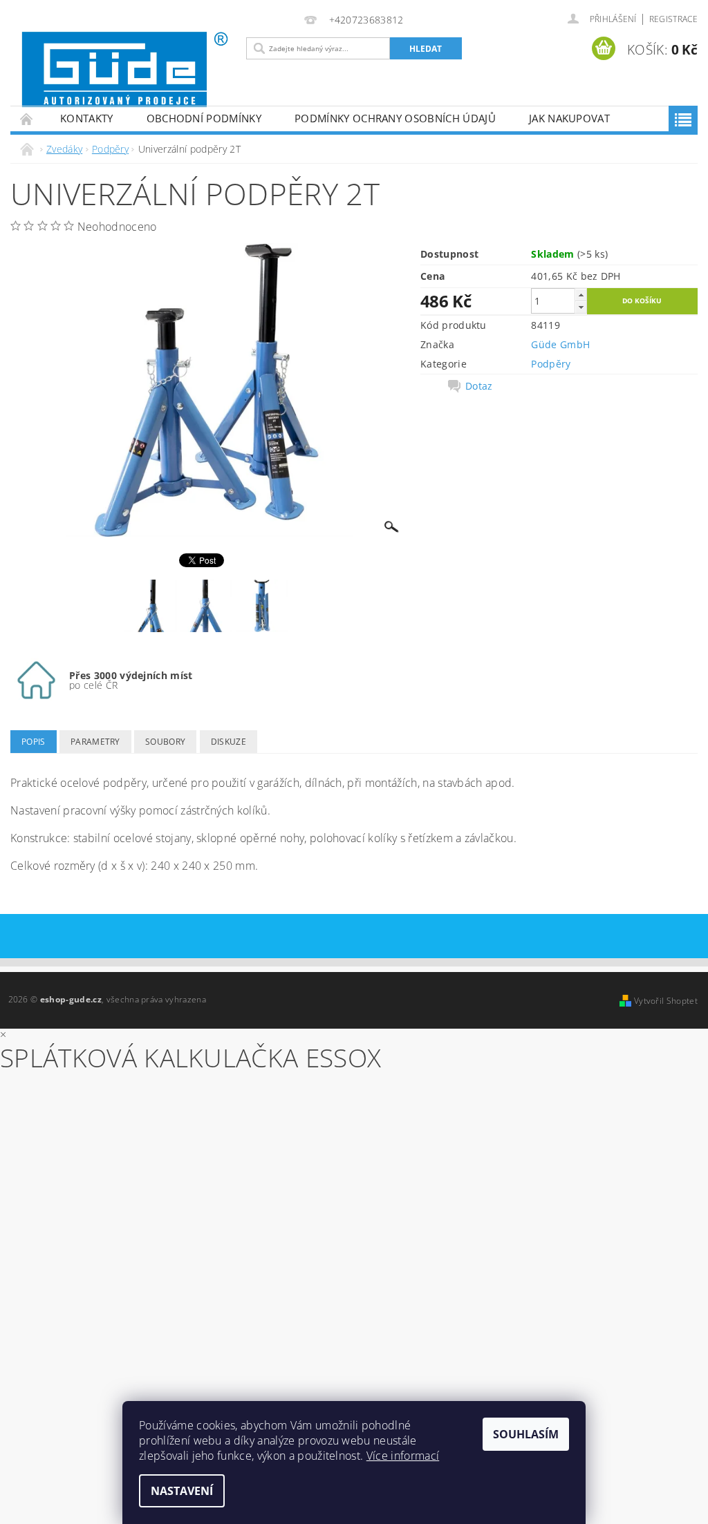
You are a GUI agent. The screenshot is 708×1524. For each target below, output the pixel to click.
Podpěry (550, 363)
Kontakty (86, 118)
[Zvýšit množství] (581, 294)
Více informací (402, 1455)
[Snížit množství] (581, 307)
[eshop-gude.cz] (124, 69)
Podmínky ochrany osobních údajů (395, 118)
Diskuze (228, 741)
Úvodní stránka (27, 118)
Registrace (673, 19)
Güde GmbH (560, 344)
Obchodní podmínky (204, 118)
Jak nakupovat (569, 118)
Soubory (165, 741)
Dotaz (479, 386)
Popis (33, 741)
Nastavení (182, 1490)
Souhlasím (526, 1434)
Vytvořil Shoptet (666, 1001)
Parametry (95, 741)
